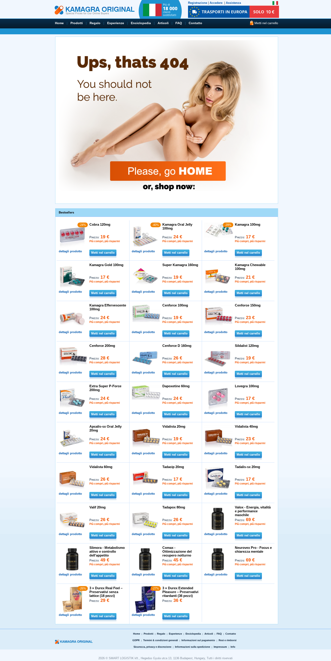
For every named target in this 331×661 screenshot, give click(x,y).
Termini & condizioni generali (160, 640)
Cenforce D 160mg (176, 346)
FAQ (178, 23)
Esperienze (115, 23)
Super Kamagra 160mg (180, 265)
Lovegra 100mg (247, 386)
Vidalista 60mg (100, 467)
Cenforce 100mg (175, 305)
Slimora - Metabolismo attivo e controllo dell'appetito (107, 551)
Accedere (216, 3)
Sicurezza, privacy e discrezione (152, 646)
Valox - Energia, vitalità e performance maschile (253, 511)
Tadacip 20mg (173, 467)
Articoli (163, 23)
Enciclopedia (141, 23)
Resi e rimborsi (227, 640)
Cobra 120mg (99, 224)
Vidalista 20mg (173, 426)
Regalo (95, 23)
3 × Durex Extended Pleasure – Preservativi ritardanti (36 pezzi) (180, 592)
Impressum (220, 646)
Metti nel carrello (103, 252)
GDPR (136, 640)
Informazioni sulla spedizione (192, 646)
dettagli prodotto (70, 251)
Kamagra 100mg (247, 224)
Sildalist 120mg (247, 346)
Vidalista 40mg (246, 426)
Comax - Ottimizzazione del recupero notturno (177, 551)
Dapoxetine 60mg (176, 386)
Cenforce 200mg (102, 346)
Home (59, 23)
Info (233, 646)
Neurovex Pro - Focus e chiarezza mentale (253, 549)
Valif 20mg (97, 507)
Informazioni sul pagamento (198, 640)
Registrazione (197, 3)
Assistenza (233, 3)
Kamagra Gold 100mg (106, 265)
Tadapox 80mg (173, 507)
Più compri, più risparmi (104, 241)
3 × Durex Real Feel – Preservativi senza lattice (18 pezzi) (105, 592)
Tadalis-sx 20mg (247, 467)
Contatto (195, 23)
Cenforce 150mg (248, 305)
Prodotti (76, 23)
